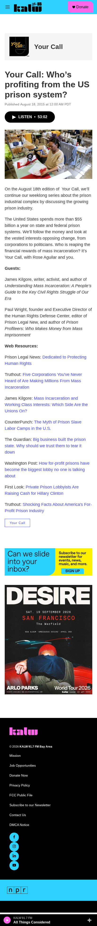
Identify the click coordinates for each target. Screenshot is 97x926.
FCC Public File (20, 795)
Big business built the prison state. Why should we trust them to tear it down (45, 446)
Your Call (48, 46)
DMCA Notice (19, 825)
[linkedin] (14, 856)
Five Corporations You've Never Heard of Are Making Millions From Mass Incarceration (43, 381)
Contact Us (17, 815)
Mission (15, 755)
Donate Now (18, 775)
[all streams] (91, 920)
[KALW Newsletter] (48, 562)
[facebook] (14, 837)
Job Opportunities (22, 765)
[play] (7, 920)
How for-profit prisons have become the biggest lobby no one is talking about (47, 469)
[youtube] (14, 865)
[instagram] (14, 846)
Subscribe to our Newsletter (30, 805)
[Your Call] (19, 47)
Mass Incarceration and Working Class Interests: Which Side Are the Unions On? (46, 404)
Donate (82, 7)
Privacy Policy (19, 785)
